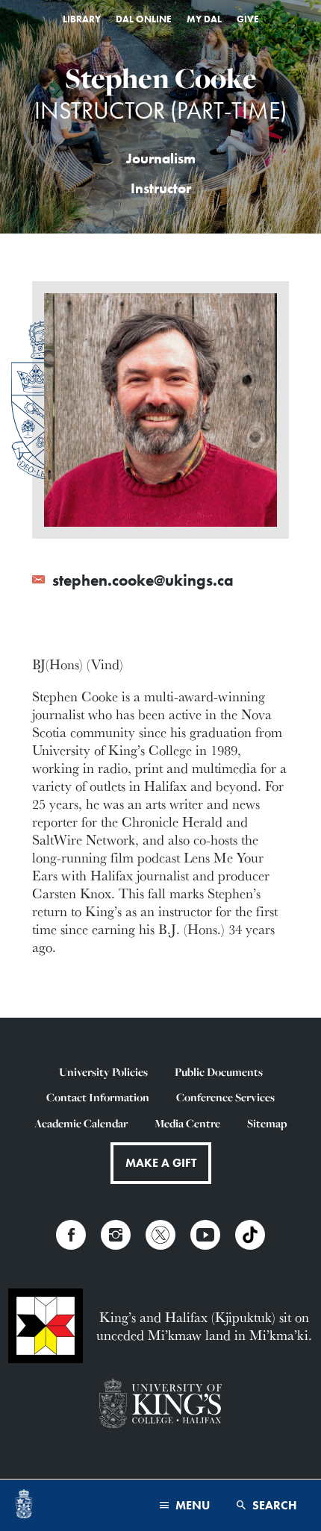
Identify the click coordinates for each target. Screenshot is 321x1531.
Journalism (161, 159)
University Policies (103, 1072)
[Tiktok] (250, 1235)
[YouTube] (205, 1235)
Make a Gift (160, 1163)
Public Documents (219, 1072)
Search (273, 1505)
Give (248, 19)
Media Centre (187, 1123)
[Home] (24, 1505)
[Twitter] (160, 1235)
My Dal (204, 19)
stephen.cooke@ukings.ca (141, 581)
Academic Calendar (81, 1123)
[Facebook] (71, 1235)
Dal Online (144, 19)
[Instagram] (116, 1235)
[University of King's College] (160, 1404)
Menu (191, 1505)
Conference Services (225, 1097)
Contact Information (97, 1097)
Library (82, 19)
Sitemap (267, 1123)
